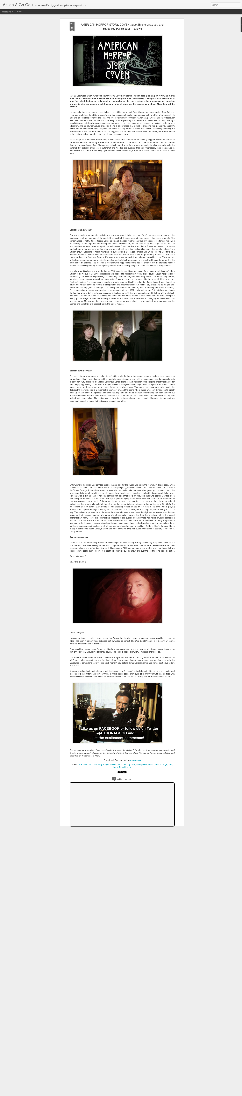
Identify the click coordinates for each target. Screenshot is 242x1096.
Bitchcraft (122, 764)
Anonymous (135, 760)
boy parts (131, 764)
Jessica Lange (161, 764)
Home (19, 11)
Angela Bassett (110, 764)
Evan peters (141, 764)
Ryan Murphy (125, 767)
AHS (80, 764)
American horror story (92, 764)
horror (150, 764)
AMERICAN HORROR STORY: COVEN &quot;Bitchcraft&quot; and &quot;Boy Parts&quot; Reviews (122, 26)
